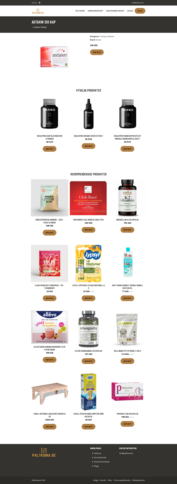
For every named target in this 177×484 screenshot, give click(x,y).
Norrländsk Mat (95, 11)
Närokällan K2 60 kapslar (127, 219)
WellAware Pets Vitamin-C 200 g (127, 351)
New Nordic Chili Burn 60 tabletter (88, 219)
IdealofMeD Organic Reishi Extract (88, 136)
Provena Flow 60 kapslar (127, 413)
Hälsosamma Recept (115, 11)
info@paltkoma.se (138, 3)
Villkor (109, 480)
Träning (103, 36)
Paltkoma (80, 11)
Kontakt (103, 480)
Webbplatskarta (138, 480)
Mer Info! (97, 52)
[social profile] (39, 3)
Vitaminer (110, 36)
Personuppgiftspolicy (122, 480)
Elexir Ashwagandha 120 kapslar (88, 351)
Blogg (130, 11)
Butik (140, 11)
